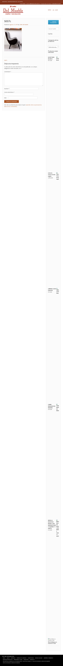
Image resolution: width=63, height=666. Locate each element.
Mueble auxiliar (38, 658)
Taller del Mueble (24, 24)
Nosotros (4, 1)
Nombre (6, 88)
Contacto (32, 659)
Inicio (4, 658)
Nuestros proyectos (12, 1)
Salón (8, 658)
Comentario (7, 71)
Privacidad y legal (18, 659)
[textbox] (53, 47)
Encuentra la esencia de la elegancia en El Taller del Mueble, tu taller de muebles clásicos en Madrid (26, 661)
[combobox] (53, 46)
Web (5, 98)
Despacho (13, 658)
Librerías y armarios (48, 658)
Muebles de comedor (21, 658)
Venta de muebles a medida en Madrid (11, 662)
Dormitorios (31, 658)
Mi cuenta (20, 1)
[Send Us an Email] (3, 664)
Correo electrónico (9, 92)
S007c (5, 60)
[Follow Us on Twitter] (7, 664)
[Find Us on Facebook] (5, 664)
